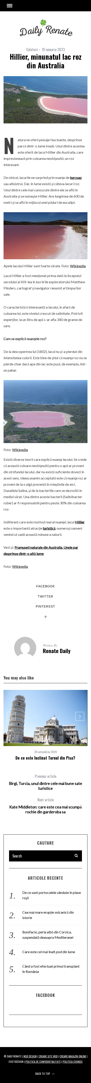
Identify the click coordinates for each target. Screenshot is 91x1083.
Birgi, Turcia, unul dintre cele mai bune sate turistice (45, 782)
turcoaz (76, 177)
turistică (49, 528)
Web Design (30, 1056)
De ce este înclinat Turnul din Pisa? (45, 758)
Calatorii (32, 49)
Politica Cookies (73, 1061)
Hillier (80, 522)
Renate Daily (56, 651)
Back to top (43, 1073)
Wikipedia (78, 266)
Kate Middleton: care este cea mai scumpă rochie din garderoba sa (45, 805)
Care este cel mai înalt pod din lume (48, 952)
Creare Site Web (48, 1056)
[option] (45, 725)
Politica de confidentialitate (43, 1061)
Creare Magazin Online (73, 1056)
